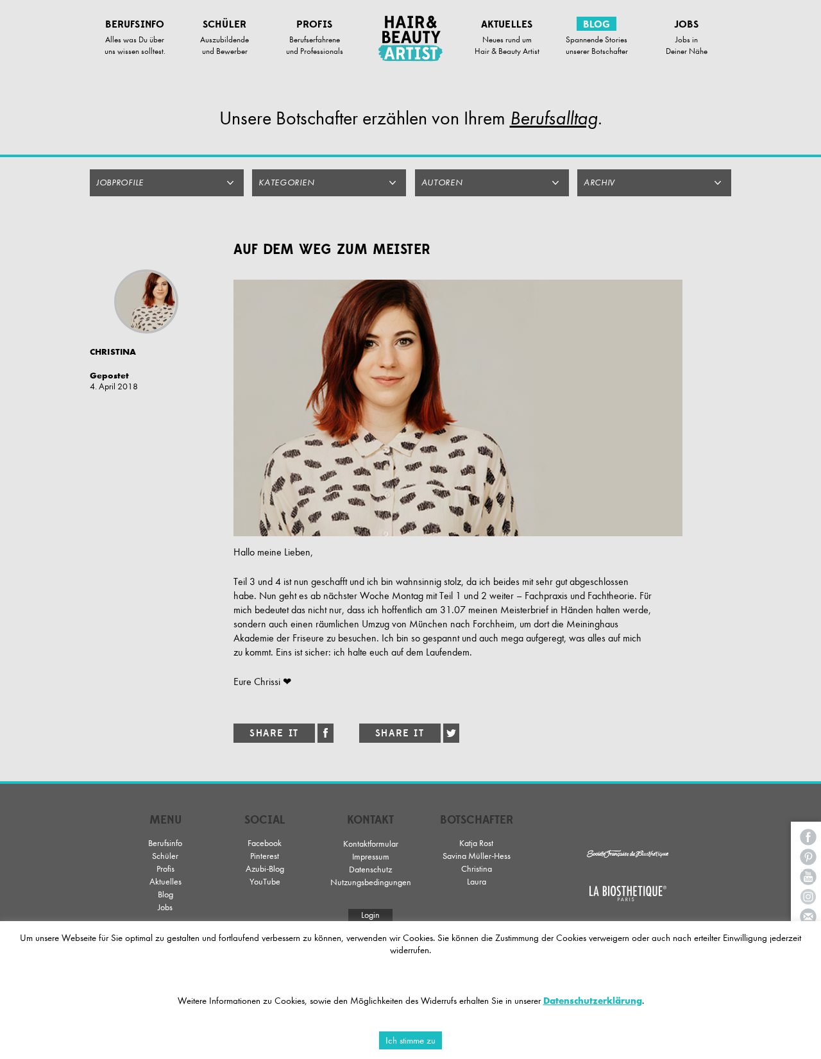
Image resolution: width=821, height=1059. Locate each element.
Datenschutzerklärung (592, 1000)
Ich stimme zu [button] (410, 1040)
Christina (476, 868)
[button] (167, 182)
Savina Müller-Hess (477, 856)
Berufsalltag (554, 118)
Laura (476, 881)
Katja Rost (476, 843)
